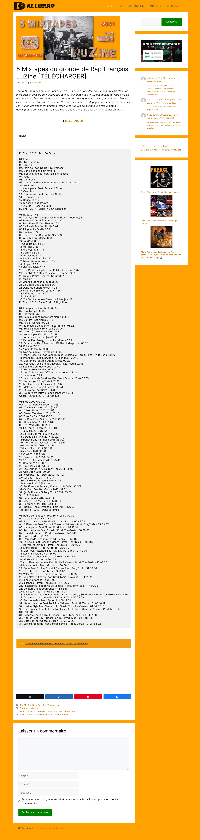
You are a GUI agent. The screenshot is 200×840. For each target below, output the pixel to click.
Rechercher (171, 21)
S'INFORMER (150, 149)
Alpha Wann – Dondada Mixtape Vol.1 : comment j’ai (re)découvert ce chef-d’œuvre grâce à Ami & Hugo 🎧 (161, 255)
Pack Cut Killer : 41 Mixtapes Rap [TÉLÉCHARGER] (44, 714)
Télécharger (53, 705)
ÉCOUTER (149, 146)
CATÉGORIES (136, 5)
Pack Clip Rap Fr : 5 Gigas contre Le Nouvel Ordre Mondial (48, 711)
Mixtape (34, 708)
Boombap (24, 708)
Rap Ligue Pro (34, 705)
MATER (167, 146)
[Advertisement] (73, 670)
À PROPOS (173, 5)
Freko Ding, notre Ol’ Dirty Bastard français (160, 192)
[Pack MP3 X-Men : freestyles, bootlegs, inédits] (161, 206)
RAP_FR (110, 5)
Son (44, 705)
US (121, 5)
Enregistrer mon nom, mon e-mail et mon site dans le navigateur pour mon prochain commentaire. (71, 801)
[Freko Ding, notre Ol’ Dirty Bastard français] (161, 177)
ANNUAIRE (155, 5)
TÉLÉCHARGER (74, 120)
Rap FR (23, 705)
